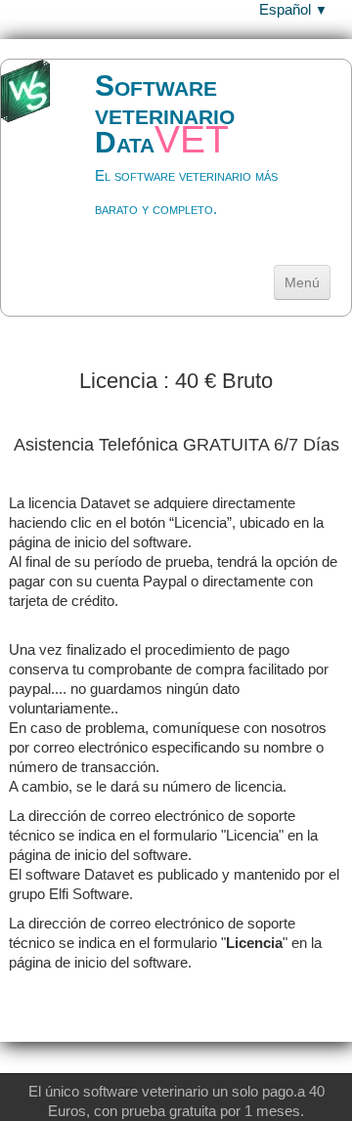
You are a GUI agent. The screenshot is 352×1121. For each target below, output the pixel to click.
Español (293, 9)
